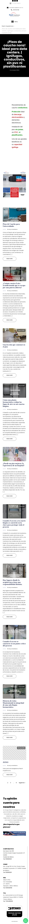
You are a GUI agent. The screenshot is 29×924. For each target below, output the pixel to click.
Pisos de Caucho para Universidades (11, 225)
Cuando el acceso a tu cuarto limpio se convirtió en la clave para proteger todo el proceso (14, 524)
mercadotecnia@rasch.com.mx (16, 7)
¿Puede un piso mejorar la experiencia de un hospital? (13, 464)
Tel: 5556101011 (7, 859)
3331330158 (16, 10)
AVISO (5, 762)
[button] (25, 920)
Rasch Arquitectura (7, 26)
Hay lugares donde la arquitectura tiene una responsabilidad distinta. (12, 582)
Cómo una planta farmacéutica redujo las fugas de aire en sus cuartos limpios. (13, 403)
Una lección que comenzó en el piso (14, 346)
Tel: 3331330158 (7, 888)
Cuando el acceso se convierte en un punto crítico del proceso (14, 643)
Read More (10, 258)
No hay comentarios (12, 229)
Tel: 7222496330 (8, 901)
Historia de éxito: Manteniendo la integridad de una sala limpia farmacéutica (13, 704)
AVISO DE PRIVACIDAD (15, 921)
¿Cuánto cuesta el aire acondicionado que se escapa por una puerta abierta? (14, 285)
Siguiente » (22, 783)
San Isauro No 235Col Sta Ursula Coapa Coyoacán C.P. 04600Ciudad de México (14, 854)
